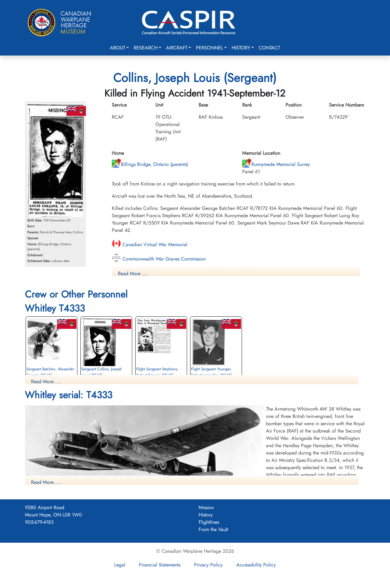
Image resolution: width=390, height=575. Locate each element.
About (117, 47)
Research (146, 47)
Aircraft (176, 47)
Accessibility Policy (256, 564)
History (241, 47)
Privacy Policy (208, 564)
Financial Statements (159, 564)
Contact (269, 47)
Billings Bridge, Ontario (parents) (154, 164)
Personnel (209, 47)
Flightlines (209, 522)
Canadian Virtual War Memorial (154, 244)
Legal (119, 564)
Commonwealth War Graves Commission (163, 258)
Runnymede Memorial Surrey (280, 164)
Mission (206, 507)
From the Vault (213, 529)
